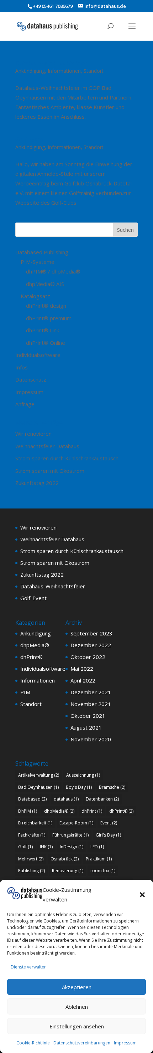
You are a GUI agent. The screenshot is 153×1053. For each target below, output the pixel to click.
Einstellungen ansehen (76, 1026)
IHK (46, 847)
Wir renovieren (33, 433)
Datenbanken (102, 799)
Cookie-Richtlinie (33, 1043)
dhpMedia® (34, 645)
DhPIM (27, 811)
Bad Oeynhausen (38, 787)
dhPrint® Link (42, 330)
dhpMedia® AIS (45, 283)
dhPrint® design (46, 305)
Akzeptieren (76, 987)
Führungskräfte (70, 835)
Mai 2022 (81, 668)
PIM (25, 692)
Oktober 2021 (87, 715)
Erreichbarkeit (35, 823)
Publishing (31, 871)
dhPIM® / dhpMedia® (53, 271)
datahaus (66, 799)
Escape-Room (76, 823)
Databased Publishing (41, 252)
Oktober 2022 (87, 656)
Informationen (64, 70)
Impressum (125, 1043)
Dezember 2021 (90, 692)
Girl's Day (108, 835)
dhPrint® (31, 656)
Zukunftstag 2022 (37, 482)
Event (108, 823)
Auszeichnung (83, 775)
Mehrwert (30, 859)
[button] (142, 894)
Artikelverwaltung (38, 775)
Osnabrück (65, 859)
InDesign (71, 847)
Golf (25, 847)
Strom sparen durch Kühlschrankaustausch (66, 458)
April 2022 (82, 680)
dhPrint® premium (49, 318)
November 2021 (90, 703)
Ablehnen (76, 1006)
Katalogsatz (35, 296)
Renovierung (67, 871)
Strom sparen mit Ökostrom (49, 470)
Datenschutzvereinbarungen (81, 1043)
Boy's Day (79, 787)
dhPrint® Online (45, 342)
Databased (32, 799)
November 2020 (90, 739)
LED (97, 847)
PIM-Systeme (37, 261)
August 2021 (86, 727)
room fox (102, 871)
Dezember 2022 (90, 645)
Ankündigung (30, 70)
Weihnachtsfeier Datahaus (47, 446)
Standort (94, 70)
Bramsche (112, 787)
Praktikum (99, 859)
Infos (21, 367)
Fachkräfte (31, 835)
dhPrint (91, 811)
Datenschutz (30, 379)
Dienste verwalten (29, 967)
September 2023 (91, 633)
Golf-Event (29, 139)
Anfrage (25, 404)
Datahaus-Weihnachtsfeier (51, 63)
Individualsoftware (37, 354)
